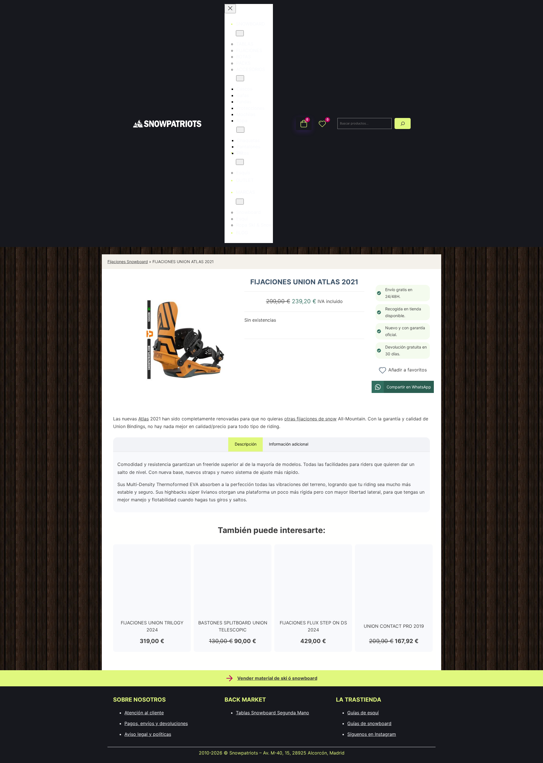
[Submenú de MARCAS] (240, 202)
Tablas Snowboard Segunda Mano (272, 712)
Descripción (246, 444)
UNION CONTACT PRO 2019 (394, 626)
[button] (403, 387)
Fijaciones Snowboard (127, 261)
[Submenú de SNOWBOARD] (240, 33)
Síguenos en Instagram (371, 734)
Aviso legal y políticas (147, 734)
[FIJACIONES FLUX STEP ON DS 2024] (313, 553)
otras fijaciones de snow (310, 419)
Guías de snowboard (369, 723)
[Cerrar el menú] (230, 8)
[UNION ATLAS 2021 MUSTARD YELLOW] (185, 400)
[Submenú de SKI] (240, 162)
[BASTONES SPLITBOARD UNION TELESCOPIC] (232, 553)
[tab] (245, 444)
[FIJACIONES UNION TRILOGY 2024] (152, 553)
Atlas (143, 419)
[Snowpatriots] (167, 123)
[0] (322, 123)
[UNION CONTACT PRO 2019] (394, 553)
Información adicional (288, 444)
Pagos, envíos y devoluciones (156, 723)
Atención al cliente (144, 712)
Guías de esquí (363, 712)
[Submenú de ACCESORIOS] (240, 78)
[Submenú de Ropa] (240, 130)
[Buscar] (403, 123)
